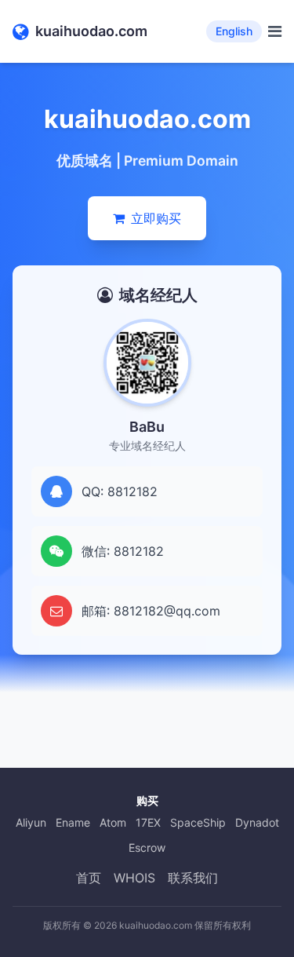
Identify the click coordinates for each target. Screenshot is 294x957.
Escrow (147, 847)
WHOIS (134, 878)
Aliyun (31, 822)
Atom (113, 822)
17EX (148, 822)
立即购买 (156, 218)
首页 (88, 878)
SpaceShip (198, 822)
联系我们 (193, 878)
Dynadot (257, 822)
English (234, 31)
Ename (73, 822)
